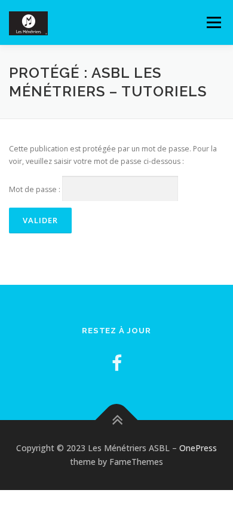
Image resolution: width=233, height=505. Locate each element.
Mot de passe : (35, 189)
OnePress (198, 448)
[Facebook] (117, 363)
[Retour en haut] (117, 419)
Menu (213, 22)
